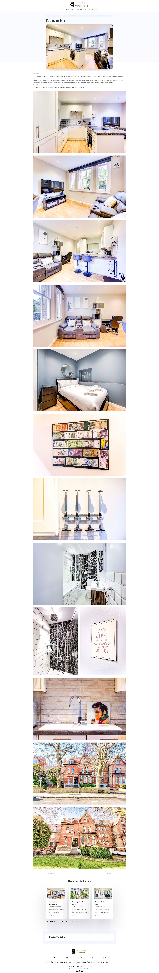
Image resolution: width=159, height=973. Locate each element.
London (68, 15)
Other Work (79, 9)
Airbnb (65, 15)
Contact (93, 9)
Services (72, 9)
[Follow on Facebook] (77, 971)
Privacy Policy (87, 968)
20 (68, 921)
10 (66, 921)
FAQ (85, 9)
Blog (89, 9)
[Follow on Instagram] (82, 971)
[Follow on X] (79, 971)
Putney (72, 15)
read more (51, 915)
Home (63, 9)
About (67, 9)
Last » (75, 921)
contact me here (81, 87)
